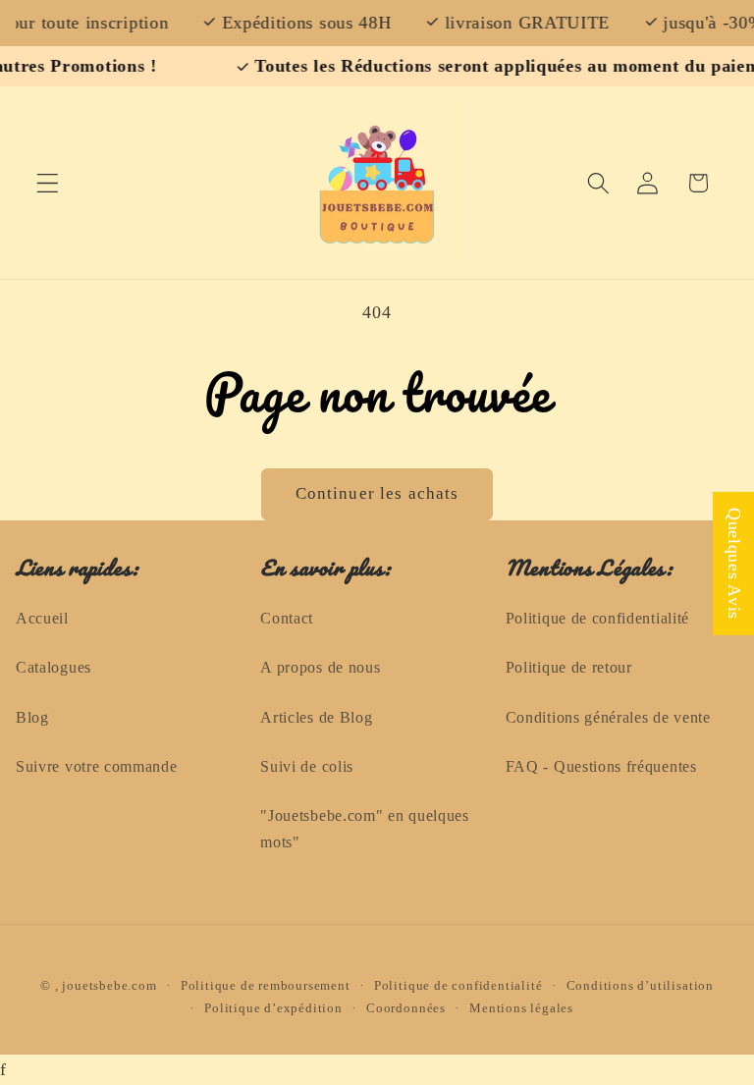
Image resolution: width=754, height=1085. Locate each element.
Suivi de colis (306, 766)
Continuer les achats (377, 493)
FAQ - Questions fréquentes (601, 766)
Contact (286, 618)
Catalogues (53, 667)
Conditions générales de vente (608, 717)
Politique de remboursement (265, 986)
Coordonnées (406, 1008)
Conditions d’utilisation (640, 986)
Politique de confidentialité (597, 618)
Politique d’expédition (273, 1008)
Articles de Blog (316, 717)
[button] (48, 183)
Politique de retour (569, 667)
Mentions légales (521, 1008)
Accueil (42, 618)
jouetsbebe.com (109, 986)
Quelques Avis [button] (734, 563)
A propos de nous (320, 667)
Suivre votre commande (97, 766)
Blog (32, 717)
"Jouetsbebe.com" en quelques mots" (364, 828)
